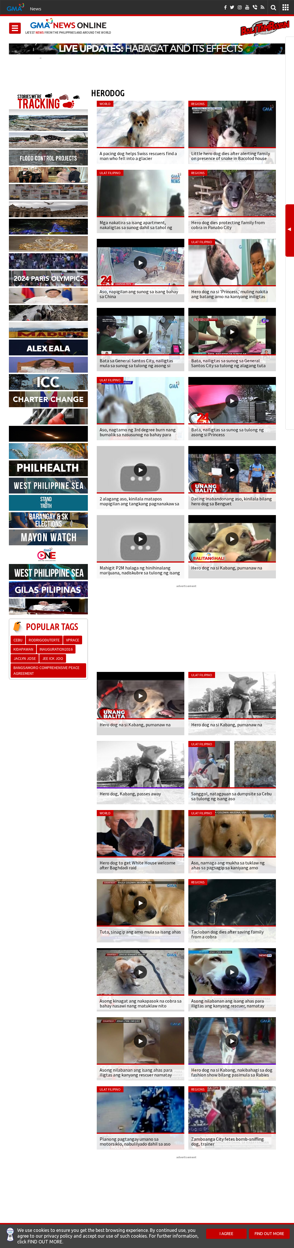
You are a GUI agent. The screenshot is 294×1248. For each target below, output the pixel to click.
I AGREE (226, 1233)
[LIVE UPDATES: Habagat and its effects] (147, 49)
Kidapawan (23, 649)
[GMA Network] (15, 6)
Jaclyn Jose (24, 658)
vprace (72, 640)
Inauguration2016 (56, 649)
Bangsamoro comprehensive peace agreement (46, 670)
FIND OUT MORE (269, 1233)
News (35, 9)
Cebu (17, 640)
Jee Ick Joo (52, 658)
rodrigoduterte (44, 640)
